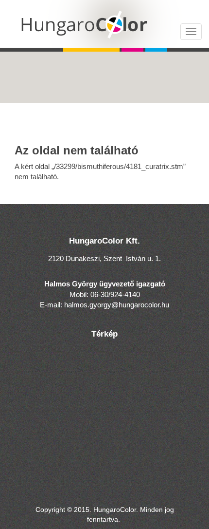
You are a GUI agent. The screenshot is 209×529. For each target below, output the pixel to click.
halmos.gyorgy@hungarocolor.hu (116, 305)
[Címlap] (104, 24)
